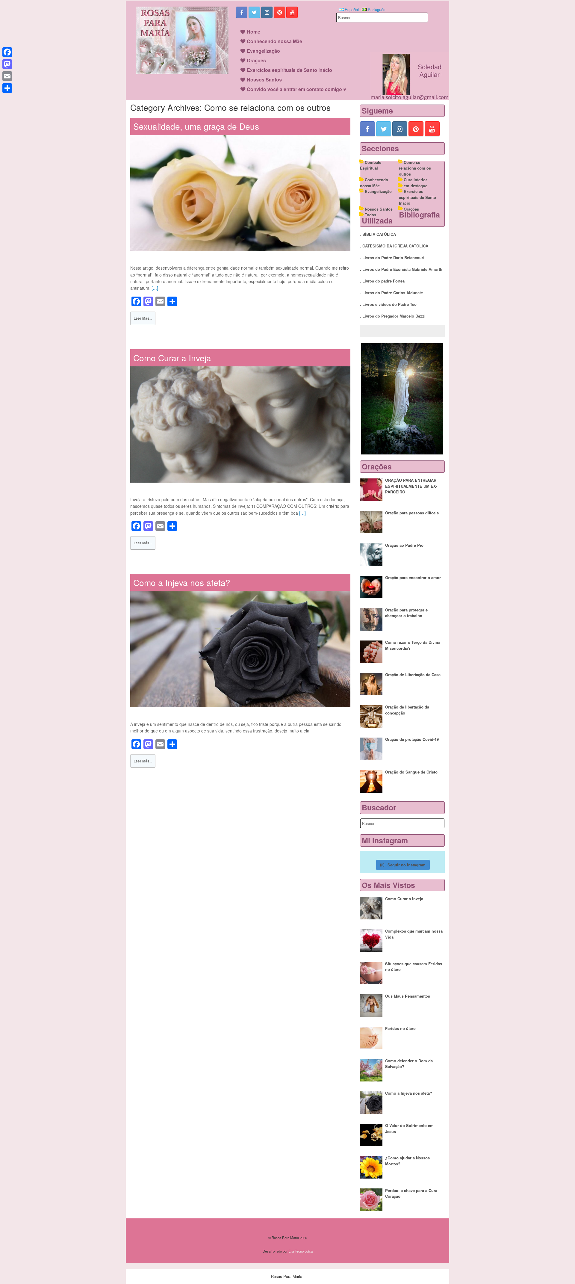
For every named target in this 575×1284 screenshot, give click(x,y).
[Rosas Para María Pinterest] (279, 12)
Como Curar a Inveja (172, 358)
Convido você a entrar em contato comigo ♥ (296, 89)
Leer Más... (143, 318)
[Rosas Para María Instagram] (267, 12)
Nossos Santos (264, 79)
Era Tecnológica (300, 1251)
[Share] (7, 88)
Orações (256, 60)
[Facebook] (7, 52)
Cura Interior (415, 179)
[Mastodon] (7, 64)
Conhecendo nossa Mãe (274, 41)
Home (253, 31)
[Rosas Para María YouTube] (292, 12)
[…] (154, 288)
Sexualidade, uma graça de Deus (196, 126)
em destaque (415, 185)
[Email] (7, 76)
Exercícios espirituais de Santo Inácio (289, 70)
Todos (370, 214)
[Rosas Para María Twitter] (254, 12)
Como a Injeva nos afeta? (181, 582)
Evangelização (263, 50)
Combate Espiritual (370, 165)
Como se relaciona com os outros (415, 168)
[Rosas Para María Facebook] (241, 12)
